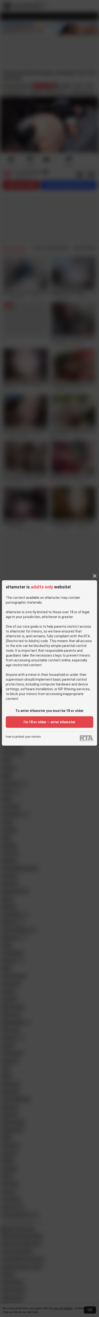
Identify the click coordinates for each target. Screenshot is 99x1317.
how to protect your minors (23, 736)
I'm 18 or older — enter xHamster (49, 722)
